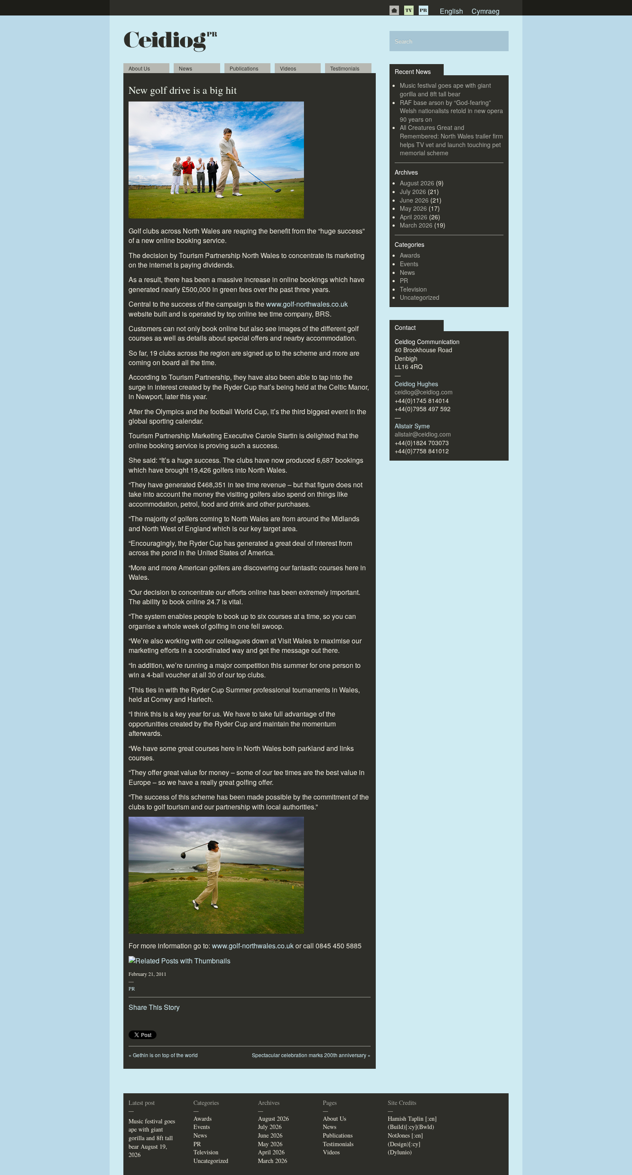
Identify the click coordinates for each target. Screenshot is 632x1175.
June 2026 (414, 200)
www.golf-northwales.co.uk (307, 304)
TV (409, 10)
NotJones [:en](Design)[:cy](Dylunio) (405, 1143)
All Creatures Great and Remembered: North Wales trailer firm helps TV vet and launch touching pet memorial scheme (451, 140)
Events (409, 263)
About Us (139, 68)
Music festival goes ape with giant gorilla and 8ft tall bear (445, 89)
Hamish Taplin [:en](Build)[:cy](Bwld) (412, 1122)
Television (413, 289)
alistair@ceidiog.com (423, 434)
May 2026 (413, 208)
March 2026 (416, 225)
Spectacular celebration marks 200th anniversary (311, 1054)
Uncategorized (419, 297)
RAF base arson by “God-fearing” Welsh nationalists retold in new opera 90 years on (451, 110)
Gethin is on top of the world (163, 1054)
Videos (288, 68)
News (185, 68)
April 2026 (413, 216)
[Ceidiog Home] (394, 10)
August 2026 (417, 182)
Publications (244, 68)
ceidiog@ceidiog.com (424, 392)
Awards (410, 255)
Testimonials (344, 68)
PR (423, 10)
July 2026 (413, 191)
